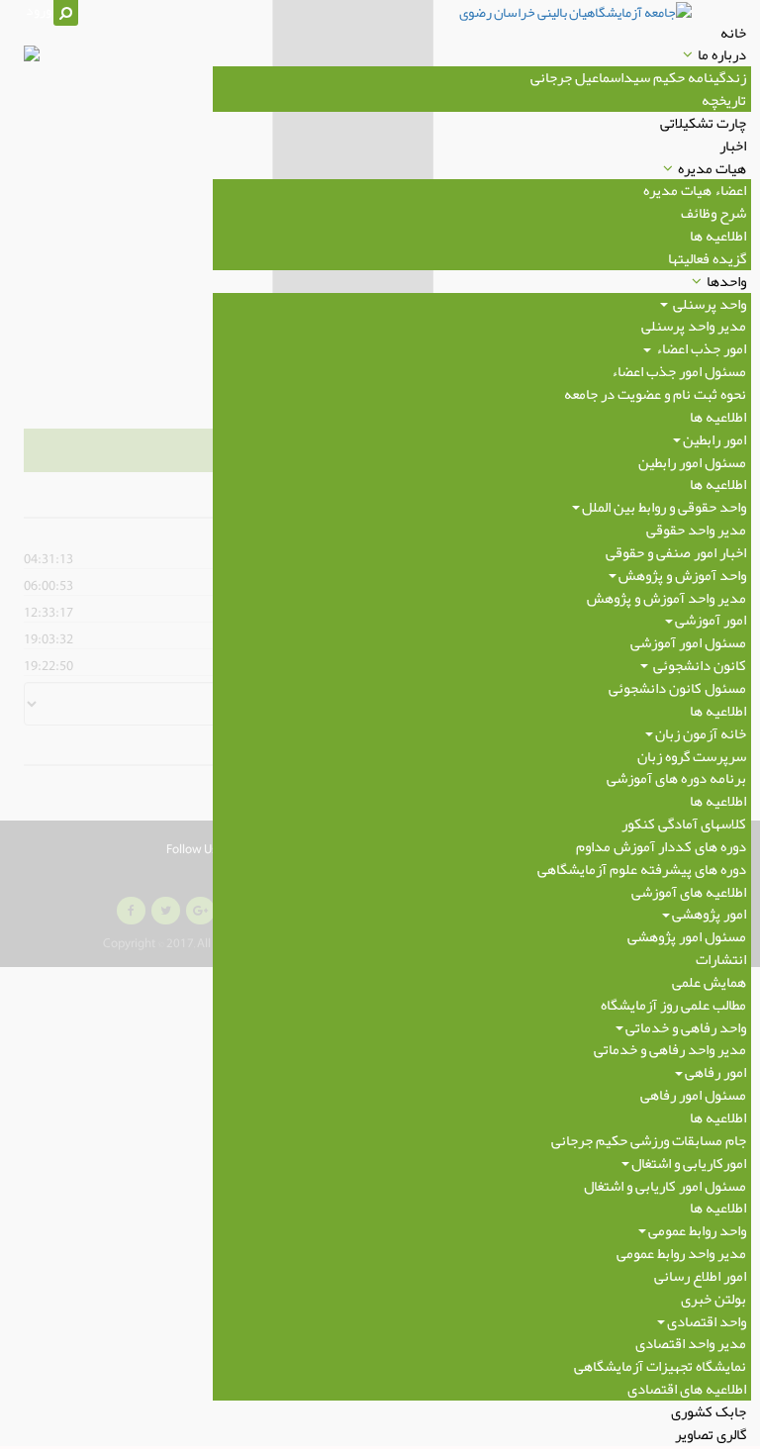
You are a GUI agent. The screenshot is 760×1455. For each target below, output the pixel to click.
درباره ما (722, 54)
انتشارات (721, 959)
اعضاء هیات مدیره (694, 190)
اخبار (732, 145)
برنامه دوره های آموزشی (676, 778)
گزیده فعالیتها (707, 258)
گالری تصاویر (710, 1434)
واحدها (726, 281)
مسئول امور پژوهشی (686, 936)
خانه (733, 33)
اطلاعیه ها (718, 235)
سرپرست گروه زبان (691, 756)
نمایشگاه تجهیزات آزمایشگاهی (660, 1366)
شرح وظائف (713, 213)
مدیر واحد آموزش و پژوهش (666, 598)
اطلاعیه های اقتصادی (686, 1389)
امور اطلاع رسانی (700, 1276)
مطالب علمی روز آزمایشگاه (673, 1004)
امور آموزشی (710, 619)
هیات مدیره (712, 168)
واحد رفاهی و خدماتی (685, 1027)
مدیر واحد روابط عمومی (681, 1253)
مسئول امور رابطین (692, 462)
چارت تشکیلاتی (703, 123)
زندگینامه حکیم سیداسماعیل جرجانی (638, 77)
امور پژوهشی (709, 913)
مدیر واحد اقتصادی (690, 1343)
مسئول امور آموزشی (688, 642)
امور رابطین (714, 439)
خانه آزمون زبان (700, 733)
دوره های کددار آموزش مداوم (661, 846)
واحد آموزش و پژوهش (682, 575)
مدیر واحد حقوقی (696, 529)
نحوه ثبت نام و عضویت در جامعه (655, 394)
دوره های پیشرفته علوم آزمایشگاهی (641, 869)
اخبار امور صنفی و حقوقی (676, 552)
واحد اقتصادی (706, 1321)
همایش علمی (709, 982)
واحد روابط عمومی (697, 1230)
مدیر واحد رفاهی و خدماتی (670, 1049)
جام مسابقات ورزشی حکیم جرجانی (648, 1140)
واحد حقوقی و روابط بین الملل (664, 507)
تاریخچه (724, 100)
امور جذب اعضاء (699, 348)
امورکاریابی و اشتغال (688, 1163)
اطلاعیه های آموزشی (688, 892)
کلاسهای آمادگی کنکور (683, 823)
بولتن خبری (713, 1298)
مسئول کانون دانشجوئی (677, 688)
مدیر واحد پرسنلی (693, 325)
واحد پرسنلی (708, 304)
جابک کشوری (708, 1411)
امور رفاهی (715, 1072)
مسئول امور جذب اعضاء (679, 371)
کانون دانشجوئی (698, 665)
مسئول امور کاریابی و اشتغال (665, 1186)
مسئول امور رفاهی (693, 1095)
